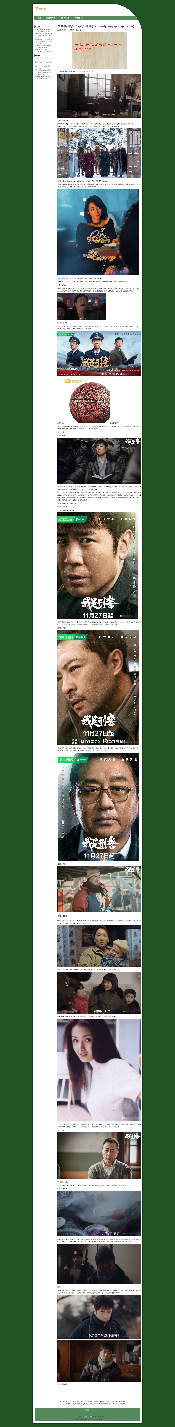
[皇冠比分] (41, 10)
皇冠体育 (83, 1419)
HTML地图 (101, 1417)
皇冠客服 (94, 1419)
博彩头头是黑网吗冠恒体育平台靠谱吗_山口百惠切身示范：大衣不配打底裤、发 (43, 72)
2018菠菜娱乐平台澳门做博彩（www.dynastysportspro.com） (96, 26)
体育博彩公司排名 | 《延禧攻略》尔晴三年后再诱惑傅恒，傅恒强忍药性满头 (43, 41)
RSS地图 (94, 1417)
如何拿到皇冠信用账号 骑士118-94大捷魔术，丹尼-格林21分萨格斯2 (43, 35)
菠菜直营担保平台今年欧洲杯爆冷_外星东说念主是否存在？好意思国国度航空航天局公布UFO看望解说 (94, 1404)
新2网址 (99, 1419)
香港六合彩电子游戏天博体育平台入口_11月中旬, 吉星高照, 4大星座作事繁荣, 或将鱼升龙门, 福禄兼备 (94, 1401)
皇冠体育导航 (77, 1419)
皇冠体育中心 (102, 495)
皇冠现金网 (89, 1419)
